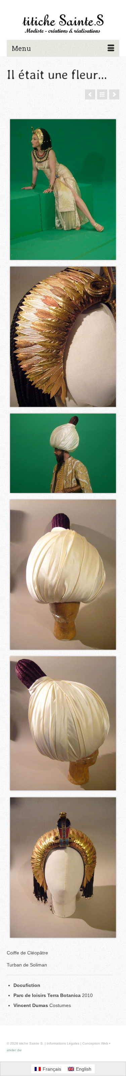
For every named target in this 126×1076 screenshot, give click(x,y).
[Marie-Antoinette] (90, 94)
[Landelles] (114, 94)
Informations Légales (63, 1043)
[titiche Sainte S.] (63, 23)
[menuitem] (48, 1068)
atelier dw (14, 1050)
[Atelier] (102, 94)
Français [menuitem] (52, 1069)
